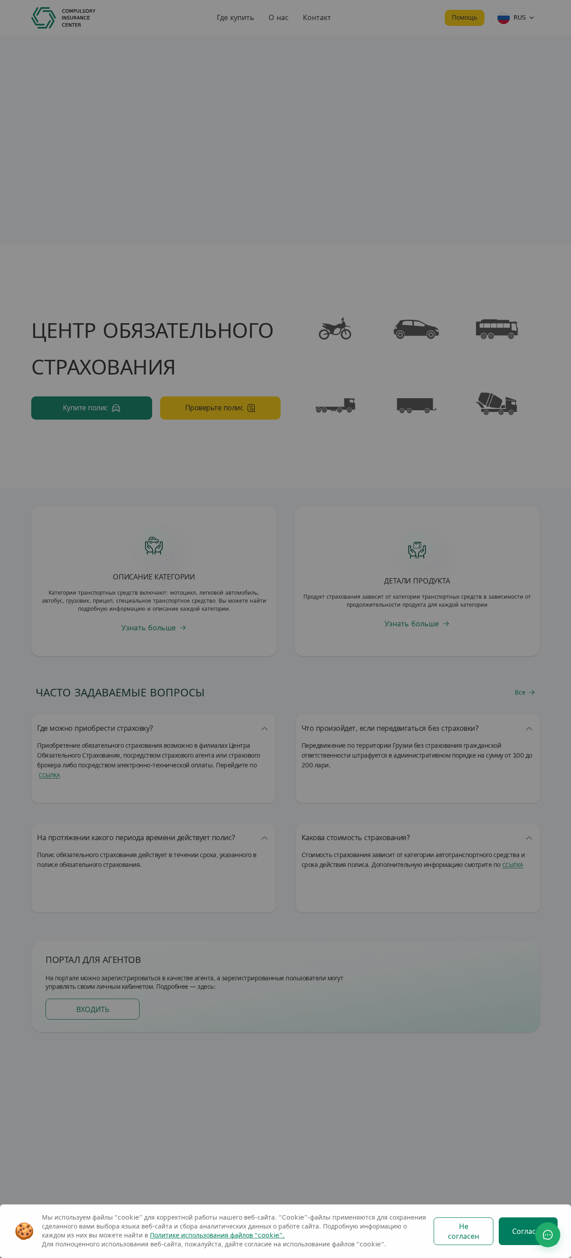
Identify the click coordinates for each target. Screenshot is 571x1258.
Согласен (528, 1231)
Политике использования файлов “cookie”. (217, 1235)
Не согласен (463, 1231)
